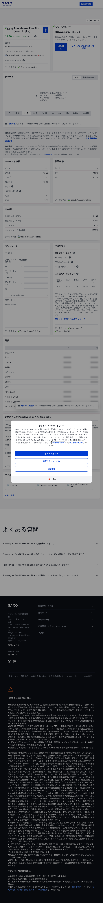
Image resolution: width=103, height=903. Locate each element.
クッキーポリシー (58, 442)
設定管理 (51, 469)
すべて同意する (51, 453)
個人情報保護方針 (76, 442)
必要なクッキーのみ (51, 461)
